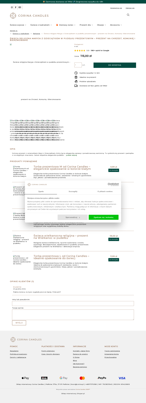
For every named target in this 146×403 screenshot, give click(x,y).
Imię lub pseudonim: (21, 299)
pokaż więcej (71, 155)
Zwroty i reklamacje (18, 357)
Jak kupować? (78, 364)
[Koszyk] (134, 15)
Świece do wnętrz (80, 354)
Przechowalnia (111, 357)
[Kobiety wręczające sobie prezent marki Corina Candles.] (58, 130)
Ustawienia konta (112, 354)
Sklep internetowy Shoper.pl (73, 393)
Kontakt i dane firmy (81, 351)
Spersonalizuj (71, 217)
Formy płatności (48, 351)
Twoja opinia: (18, 308)
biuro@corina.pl (77, 384)
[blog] (20, 7)
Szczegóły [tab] (73, 191)
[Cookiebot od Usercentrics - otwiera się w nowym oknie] (109, 184)
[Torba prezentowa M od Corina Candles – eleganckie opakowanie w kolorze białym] (22, 171)
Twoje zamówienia (112, 351)
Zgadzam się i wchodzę (103, 217)
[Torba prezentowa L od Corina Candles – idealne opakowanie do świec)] (22, 260)
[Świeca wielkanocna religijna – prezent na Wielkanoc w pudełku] (22, 239)
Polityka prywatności (18, 354)
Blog (75, 360)
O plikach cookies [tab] (105, 191)
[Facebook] (15, 7)
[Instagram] (12, 7)
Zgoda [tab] (41, 191)
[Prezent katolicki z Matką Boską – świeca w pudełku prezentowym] (22, 216)
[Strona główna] (29, 15)
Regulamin (14, 351)
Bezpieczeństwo (80, 367)
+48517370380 (91, 384)
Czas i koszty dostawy (50, 354)
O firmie (76, 357)
